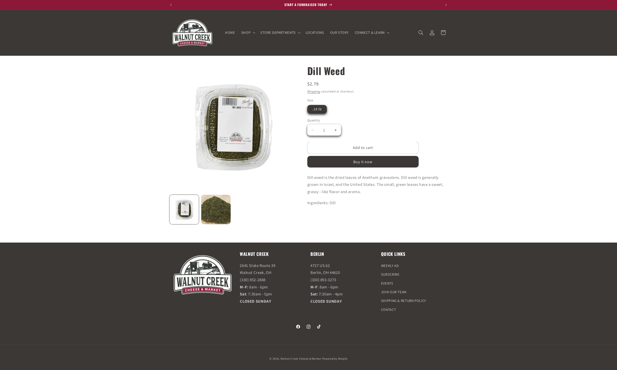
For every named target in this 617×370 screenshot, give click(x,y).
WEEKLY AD (390, 265)
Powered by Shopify (335, 358)
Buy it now (363, 161)
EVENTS (387, 283)
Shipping (313, 91)
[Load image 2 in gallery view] (216, 209)
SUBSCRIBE (390, 274)
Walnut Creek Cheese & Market (301, 358)
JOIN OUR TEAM (394, 292)
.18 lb (317, 109)
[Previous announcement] (171, 5)
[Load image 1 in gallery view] (184, 209)
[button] (247, 32)
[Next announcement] (446, 5)
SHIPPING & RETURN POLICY (403, 300)
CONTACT (388, 309)
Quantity (313, 120)
